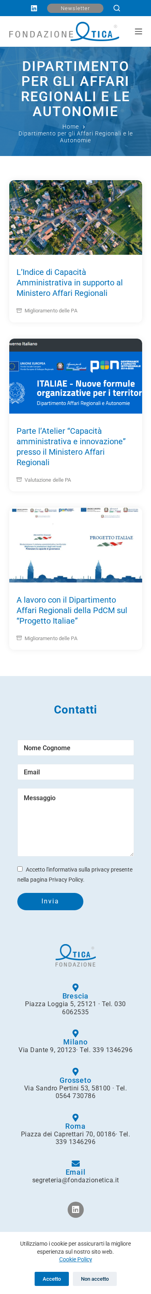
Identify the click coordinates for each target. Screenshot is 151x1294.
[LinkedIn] (34, 8)
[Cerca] (117, 8)
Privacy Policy (66, 879)
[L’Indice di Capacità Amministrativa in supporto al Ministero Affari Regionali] (75, 217)
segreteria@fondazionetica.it (75, 1180)
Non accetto (95, 1279)
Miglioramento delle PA (51, 311)
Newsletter (75, 8)
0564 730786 (76, 1096)
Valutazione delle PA (48, 480)
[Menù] (138, 31)
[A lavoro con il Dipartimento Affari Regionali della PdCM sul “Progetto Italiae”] (75, 545)
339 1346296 (113, 1050)
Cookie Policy (75, 1259)
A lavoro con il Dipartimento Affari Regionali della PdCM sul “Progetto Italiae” (72, 610)
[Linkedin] (76, 1210)
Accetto (52, 1279)
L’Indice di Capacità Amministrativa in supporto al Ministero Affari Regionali (70, 282)
